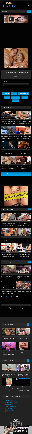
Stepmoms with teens (11, 412)
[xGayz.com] (13, 5)
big (14, 93)
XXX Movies (8, 408)
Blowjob (7, 93)
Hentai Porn (8, 404)
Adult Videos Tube (10, 406)
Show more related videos (16, 174)
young (16, 100)
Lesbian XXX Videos (11, 402)
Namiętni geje (9, 410)
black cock (16, 97)
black (7, 97)
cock (25, 97)
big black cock (24, 93)
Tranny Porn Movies (11, 400)
